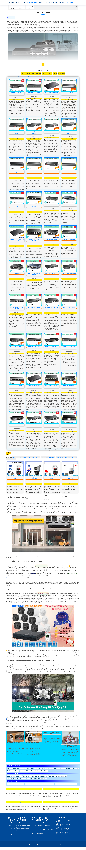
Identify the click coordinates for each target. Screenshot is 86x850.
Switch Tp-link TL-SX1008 (34, 92)
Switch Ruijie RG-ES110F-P (34, 457)
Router (23, 73)
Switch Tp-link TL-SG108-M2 (51, 205)
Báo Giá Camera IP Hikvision (13, 770)
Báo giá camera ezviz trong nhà (56, 768)
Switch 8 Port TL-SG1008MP (34, 346)
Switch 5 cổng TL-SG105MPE (51, 239)
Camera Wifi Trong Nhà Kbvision (14, 778)
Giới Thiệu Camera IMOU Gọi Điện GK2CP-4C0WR (15, 743)
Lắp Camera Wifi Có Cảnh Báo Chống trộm (58, 776)
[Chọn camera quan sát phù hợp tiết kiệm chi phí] (76, 6)
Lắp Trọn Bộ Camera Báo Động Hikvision (45, 784)
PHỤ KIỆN (61, 2)
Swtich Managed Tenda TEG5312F (48, 457)
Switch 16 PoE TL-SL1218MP (51, 131)
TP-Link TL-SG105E (16, 273)
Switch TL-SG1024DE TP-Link (69, 273)
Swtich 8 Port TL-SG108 (69, 205)
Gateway (55, 73)
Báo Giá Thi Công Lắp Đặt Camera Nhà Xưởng (55, 802)
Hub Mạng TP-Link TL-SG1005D (17, 424)
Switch (33, 73)
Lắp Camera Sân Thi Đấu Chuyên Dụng (71, 746)
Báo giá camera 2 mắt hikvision (41, 770)
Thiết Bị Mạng (38, 73)
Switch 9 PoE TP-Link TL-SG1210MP (19, 457)
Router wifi (28, 73)
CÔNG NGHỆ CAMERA (32, 2)
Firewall (50, 73)
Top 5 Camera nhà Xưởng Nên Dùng (14, 768)
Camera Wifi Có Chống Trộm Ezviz (30, 776)
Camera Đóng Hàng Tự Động (51, 789)
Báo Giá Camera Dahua (28, 768)
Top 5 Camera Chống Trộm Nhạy (26, 770)
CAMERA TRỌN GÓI (43, 2)
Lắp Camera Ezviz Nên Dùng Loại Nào (15, 802)
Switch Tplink (43, 12)
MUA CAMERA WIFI (53, 2)
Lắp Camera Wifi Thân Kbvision (40, 778)
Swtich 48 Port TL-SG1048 (51, 273)
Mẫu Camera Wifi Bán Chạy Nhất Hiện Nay (52, 747)
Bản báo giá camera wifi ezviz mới (71, 768)
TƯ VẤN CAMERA (69, 2)
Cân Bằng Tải (44, 73)
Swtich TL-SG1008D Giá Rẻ (51, 346)
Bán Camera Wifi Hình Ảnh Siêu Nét (14, 776)
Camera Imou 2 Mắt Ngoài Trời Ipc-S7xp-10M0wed (33, 743)
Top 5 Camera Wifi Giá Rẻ (43, 776)
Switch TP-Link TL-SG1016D (51, 307)
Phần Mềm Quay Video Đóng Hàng (15, 789)
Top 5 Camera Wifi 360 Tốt (27, 778)
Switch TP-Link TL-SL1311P (51, 92)
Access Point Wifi (61, 73)
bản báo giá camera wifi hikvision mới (41, 768)
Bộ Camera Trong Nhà (59, 784)
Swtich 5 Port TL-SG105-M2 (68, 239)
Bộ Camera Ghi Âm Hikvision (71, 784)
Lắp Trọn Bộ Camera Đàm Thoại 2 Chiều (15, 784)
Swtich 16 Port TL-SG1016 (69, 307)
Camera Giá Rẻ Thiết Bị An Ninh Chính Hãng (18, 76)
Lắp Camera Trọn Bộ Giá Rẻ (30, 784)
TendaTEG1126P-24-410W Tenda (63, 457)
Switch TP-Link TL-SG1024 (34, 307)
